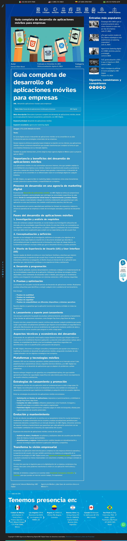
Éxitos (70, 12)
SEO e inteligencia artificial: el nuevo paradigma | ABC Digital (110, 71)
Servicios (55, 12)
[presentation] (9, 521)
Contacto (78, 12)
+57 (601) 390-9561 (84, 2)
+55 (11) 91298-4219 (112, 2)
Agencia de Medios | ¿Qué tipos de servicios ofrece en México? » (60, 485)
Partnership (102, 12)
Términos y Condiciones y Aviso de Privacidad (80, 537)
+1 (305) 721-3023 (57, 2)
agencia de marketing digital (60, 455)
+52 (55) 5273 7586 (28, 2)
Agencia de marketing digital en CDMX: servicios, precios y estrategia (111, 51)
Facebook (53, 473)
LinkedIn (70, 473)
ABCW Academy (114, 12)
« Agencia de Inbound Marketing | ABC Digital (24, 485)
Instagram (62, 473)
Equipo (63, 12)
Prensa (86, 12)
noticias (78, 67)
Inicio (38, 12)
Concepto (46, 12)
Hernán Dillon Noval (18, 67)
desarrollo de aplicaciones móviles (36, 193)
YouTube (16, 475)
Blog (93, 12)
